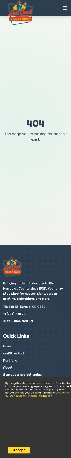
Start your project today (22, 375)
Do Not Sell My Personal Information (31, 395)
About (8, 367)
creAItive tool (13, 353)
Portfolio (10, 360)
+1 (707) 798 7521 (15, 314)
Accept (19, 450)
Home (7, 346)
